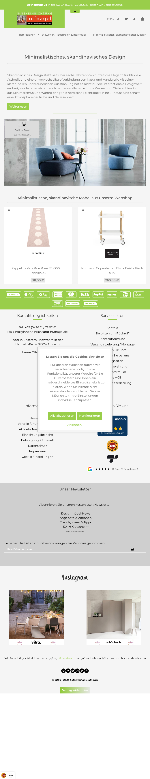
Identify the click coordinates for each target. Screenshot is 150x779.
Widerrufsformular (112, 372)
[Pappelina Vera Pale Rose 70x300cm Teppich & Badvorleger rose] (38, 227)
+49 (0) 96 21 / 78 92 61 (40, 327)
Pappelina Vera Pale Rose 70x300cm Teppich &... (38, 271)
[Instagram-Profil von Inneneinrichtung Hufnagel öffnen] (75, 578)
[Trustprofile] (112, 446)
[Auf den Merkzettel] (9, 210)
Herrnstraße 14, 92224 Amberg (37, 344)
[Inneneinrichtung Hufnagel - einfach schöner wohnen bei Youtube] (72, 671)
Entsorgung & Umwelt (37, 440)
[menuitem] (107, 18)
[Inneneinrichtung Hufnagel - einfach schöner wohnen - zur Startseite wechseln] (34, 19)
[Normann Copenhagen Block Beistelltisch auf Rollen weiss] (112, 227)
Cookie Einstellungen (37, 457)
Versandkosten (67, 658)
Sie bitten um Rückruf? (112, 333)
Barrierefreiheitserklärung (112, 383)
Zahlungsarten (112, 361)
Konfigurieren (89, 415)
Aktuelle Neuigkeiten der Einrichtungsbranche (37, 431)
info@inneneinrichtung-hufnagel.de (41, 332)
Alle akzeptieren (62, 415)
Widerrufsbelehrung (113, 366)
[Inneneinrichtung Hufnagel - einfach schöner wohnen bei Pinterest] (86, 671)
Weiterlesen (18, 106)
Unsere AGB (112, 377)
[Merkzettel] (126, 18)
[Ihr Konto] (134, 18)
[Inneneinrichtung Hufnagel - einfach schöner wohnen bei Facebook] (68, 671)
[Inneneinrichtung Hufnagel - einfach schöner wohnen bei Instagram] (77, 671)
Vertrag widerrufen (75, 690)
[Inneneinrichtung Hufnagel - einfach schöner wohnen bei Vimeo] (63, 671)
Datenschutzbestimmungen (45, 543)
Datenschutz (37, 446)
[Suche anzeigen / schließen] (118, 18)
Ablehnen (74, 425)
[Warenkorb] (142, 18)
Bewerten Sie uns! (112, 350)
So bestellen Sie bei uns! (112, 355)
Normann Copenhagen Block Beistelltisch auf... (112, 271)
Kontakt (113, 328)
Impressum (37, 451)
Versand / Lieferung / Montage (113, 344)
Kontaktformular (112, 339)
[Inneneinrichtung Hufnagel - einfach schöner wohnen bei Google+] (82, 671)
